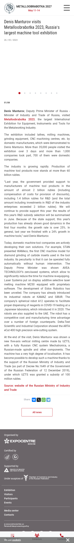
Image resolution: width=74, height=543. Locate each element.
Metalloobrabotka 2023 (19, 119)
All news (37, 412)
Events (8, 502)
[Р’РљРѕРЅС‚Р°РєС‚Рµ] (34, 400)
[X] (39, 400)
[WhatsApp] (43, 400)
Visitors (8, 494)
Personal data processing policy (16, 526)
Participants (11, 498)
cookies (16, 539)
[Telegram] (48, 400)
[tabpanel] (37, 67)
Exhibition (9, 490)
